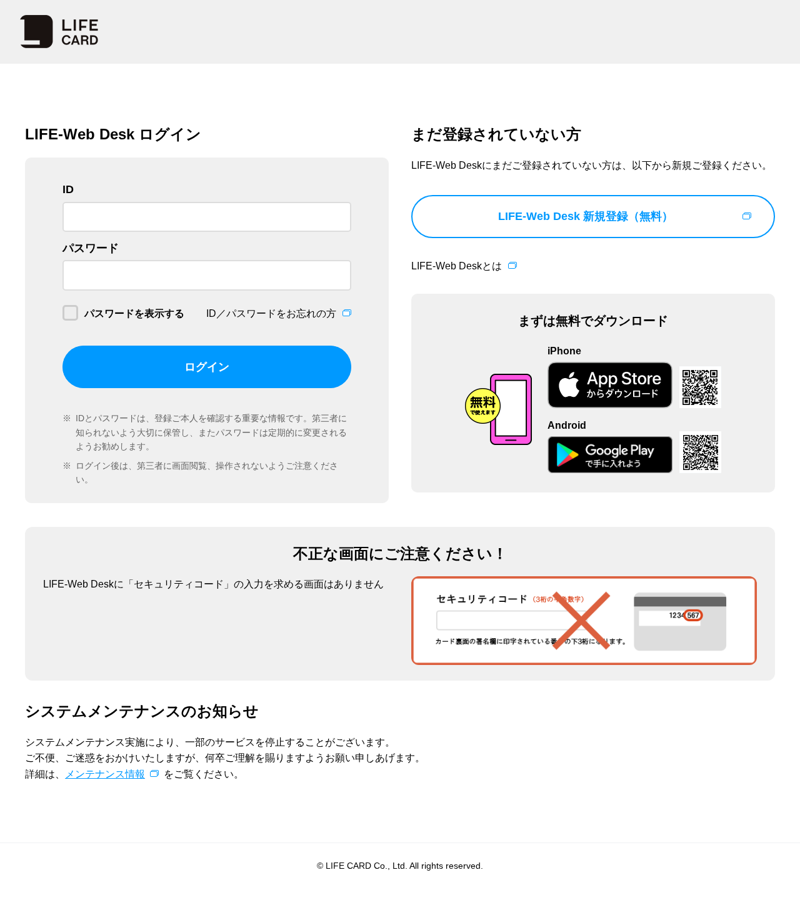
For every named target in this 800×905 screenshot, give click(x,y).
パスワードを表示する (134, 313)
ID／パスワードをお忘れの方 (271, 313)
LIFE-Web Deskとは (456, 266)
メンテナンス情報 (105, 774)
